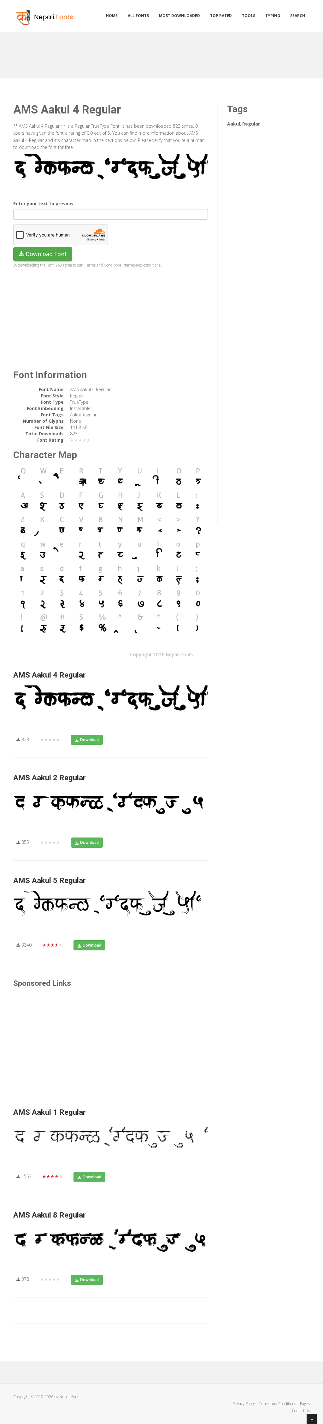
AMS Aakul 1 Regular (49, 1112)
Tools (248, 15)
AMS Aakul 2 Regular (49, 777)
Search (297, 15)
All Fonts (138, 15)
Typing (272, 15)
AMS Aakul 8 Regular (49, 1215)
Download (89, 739)
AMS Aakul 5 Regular (49, 880)
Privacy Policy (243, 1403)
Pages (305, 1403)
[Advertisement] (161, 53)
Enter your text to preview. (44, 203)
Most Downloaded (179, 15)
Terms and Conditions (277, 1403)
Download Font (45, 254)
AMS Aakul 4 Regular (49, 675)
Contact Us (301, 1410)
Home (112, 15)
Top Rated (221, 15)
